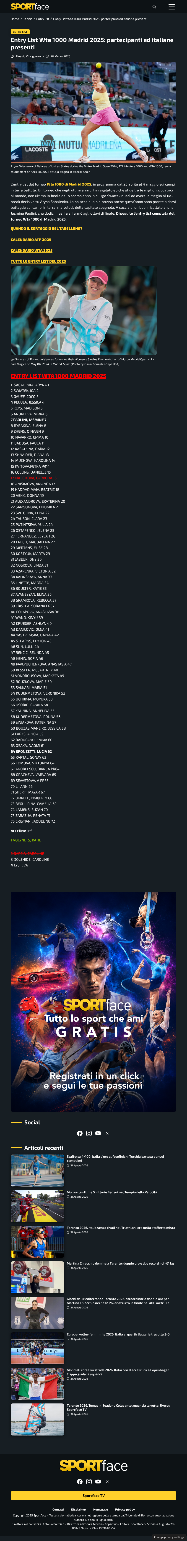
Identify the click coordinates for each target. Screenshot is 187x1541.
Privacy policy (125, 1509)
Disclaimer (78, 1509)
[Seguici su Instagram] (89, 1133)
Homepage (100, 1509)
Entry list (20, 31)
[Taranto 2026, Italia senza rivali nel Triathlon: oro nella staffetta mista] (37, 1241)
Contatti (58, 1509)
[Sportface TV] (93, 1002)
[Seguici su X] (107, 1133)
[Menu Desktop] (171, 6)
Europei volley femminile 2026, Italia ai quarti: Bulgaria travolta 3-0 (118, 1334)
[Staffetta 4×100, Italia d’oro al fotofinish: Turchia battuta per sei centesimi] (37, 1170)
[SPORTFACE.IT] (30, 6)
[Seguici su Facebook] (80, 1133)
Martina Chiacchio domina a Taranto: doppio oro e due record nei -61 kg (120, 1263)
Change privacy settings (169, 1536)
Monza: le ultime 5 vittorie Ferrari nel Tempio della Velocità (112, 1192)
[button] (154, 6)
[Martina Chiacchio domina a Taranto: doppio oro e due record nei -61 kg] (37, 1277)
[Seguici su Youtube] (98, 1133)
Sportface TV (94, 1495)
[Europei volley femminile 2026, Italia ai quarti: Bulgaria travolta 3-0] (37, 1348)
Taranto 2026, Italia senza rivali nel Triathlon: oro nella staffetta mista (121, 1228)
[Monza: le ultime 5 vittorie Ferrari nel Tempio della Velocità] (37, 1206)
